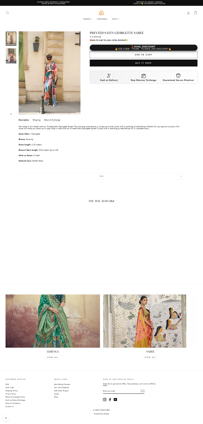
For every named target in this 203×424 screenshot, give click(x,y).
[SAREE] (150, 321)
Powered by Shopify (101, 414)
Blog (56, 397)
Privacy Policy (11, 394)
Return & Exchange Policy (15, 397)
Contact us (10, 406)
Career (56, 394)
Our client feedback (61, 387)
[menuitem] (88, 19)
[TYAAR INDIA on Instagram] (104, 399)
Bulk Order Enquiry (61, 390)
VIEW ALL (52, 357)
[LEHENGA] (53, 321)
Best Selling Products (62, 384)
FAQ (101, 176)
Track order (10, 387)
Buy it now (143, 63)
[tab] (24, 120)
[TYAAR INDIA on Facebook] (110, 399)
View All (150, 357)
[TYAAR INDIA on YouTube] (115, 399)
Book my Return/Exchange (15, 400)
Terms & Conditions (13, 403)
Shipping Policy (11, 390)
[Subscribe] (142, 391)
